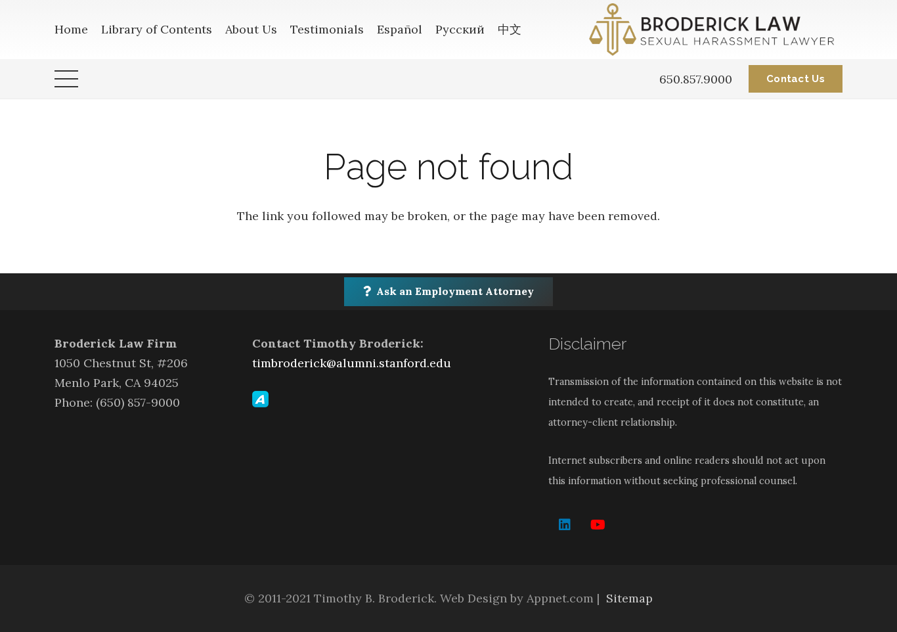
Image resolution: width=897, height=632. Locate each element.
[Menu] (66, 78)
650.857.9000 (695, 79)
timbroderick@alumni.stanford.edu (351, 363)
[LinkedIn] (564, 524)
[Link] (715, 29)
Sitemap (629, 598)
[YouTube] (597, 524)
